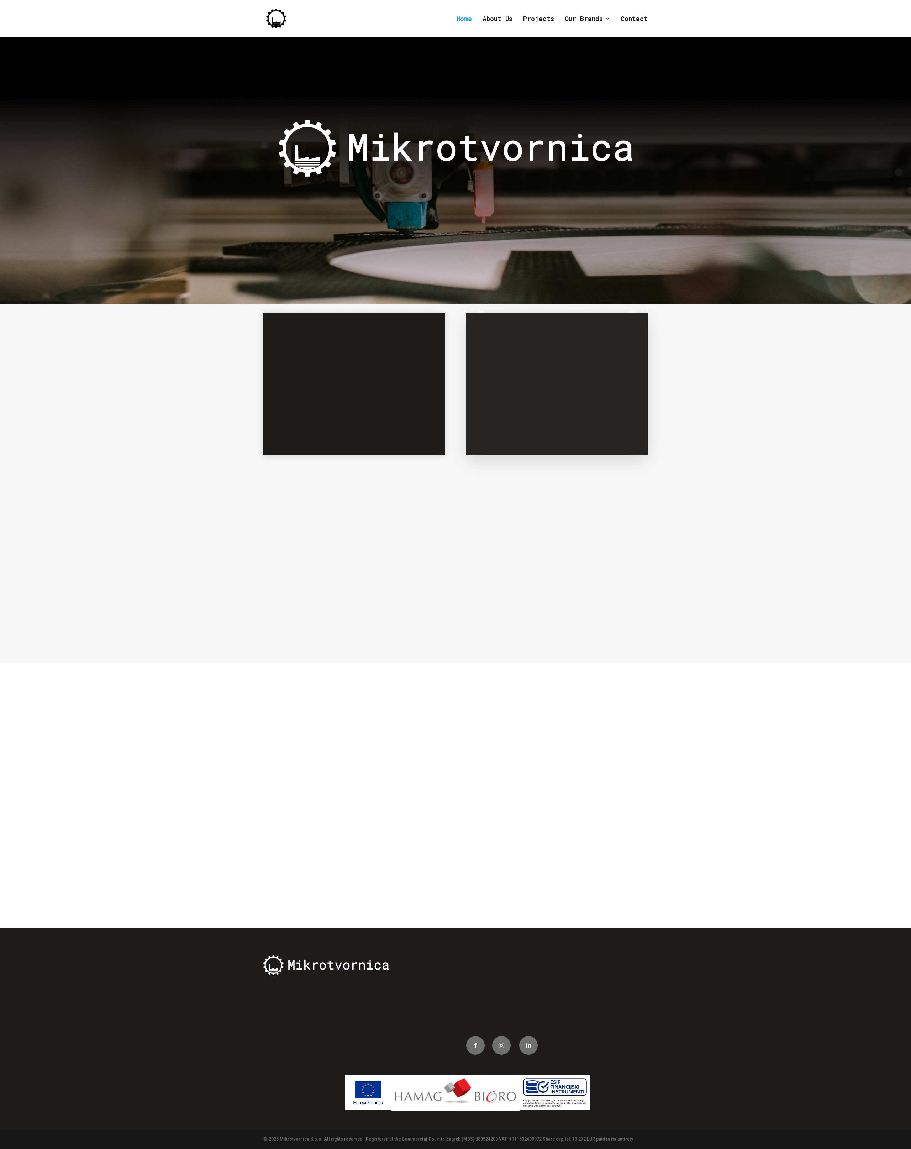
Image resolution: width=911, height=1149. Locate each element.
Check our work (518, 895)
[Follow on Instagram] (501, 1045)
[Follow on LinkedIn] (528, 1045)
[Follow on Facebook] (475, 1045)
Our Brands (584, 19)
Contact (634, 19)
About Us (497, 19)
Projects (538, 19)
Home (464, 19)
